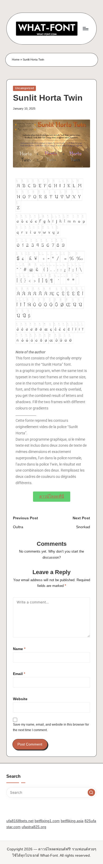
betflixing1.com (47, 821)
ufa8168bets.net (20, 821)
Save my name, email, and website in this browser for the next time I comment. (51, 727)
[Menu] (85, 28)
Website (20, 699)
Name (19, 649)
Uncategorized (24, 88)
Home (16, 59)
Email (19, 674)
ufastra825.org (34, 827)
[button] (91, 792)
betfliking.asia (72, 821)
